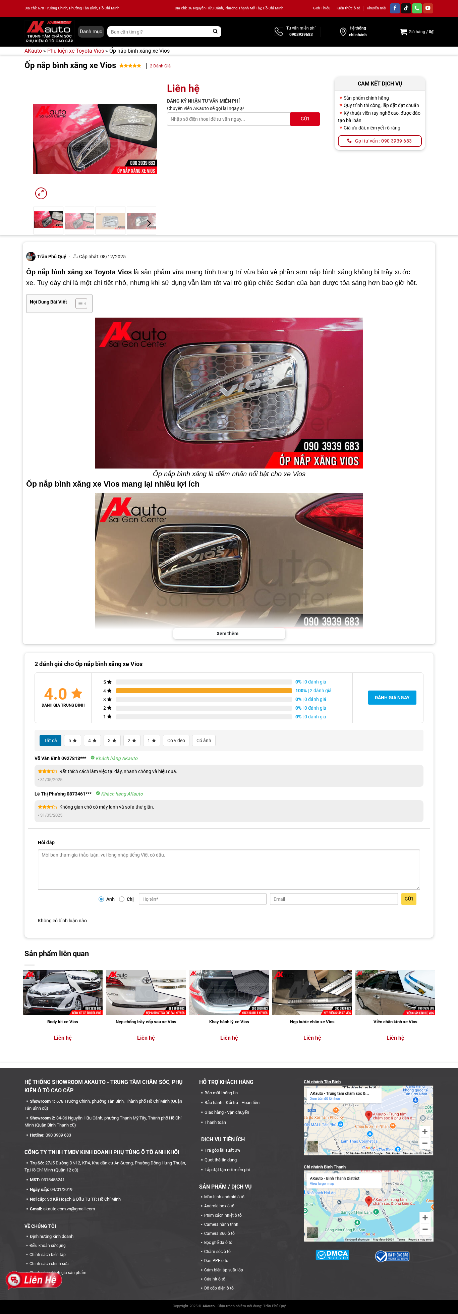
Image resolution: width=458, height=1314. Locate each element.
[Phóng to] (41, 193)
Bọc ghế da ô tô (218, 1242)
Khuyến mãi (376, 8)
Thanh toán (215, 1122)
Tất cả (50, 740)
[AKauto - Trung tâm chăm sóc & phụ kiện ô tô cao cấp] (49, 31)
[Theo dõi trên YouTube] (428, 8)
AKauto (33, 51)
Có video (176, 740)
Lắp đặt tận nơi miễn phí (227, 1169)
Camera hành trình (221, 1224)
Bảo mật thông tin (221, 1092)
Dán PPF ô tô (216, 1260)
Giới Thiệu (321, 8)
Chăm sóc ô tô (217, 1251)
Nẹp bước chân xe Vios (312, 1021)
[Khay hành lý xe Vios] (229, 992)
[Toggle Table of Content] (77, 303)
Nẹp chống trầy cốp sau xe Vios (146, 1021)
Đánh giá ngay (392, 697)
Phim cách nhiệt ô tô (223, 1215)
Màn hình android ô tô (224, 1197)
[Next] (146, 138)
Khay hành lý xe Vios (229, 1021)
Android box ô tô (219, 1206)
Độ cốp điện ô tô (219, 1288)
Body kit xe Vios (62, 1021)
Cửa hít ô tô (214, 1279)
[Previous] (44, 138)
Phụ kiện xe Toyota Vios (75, 51)
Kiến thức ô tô (348, 8)
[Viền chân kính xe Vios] (395, 992)
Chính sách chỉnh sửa (49, 1263)
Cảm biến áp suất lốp (223, 1270)
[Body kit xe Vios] (63, 992)
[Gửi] (215, 31)
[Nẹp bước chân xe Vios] (312, 992)
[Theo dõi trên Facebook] (395, 8)
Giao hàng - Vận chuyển (227, 1112)
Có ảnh (203, 740)
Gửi (409, 898)
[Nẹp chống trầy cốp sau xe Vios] (146, 992)
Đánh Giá (160, 65)
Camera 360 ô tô (219, 1233)
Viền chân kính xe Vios (395, 1021)
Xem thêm (227, 633)
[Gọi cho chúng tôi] (417, 8)
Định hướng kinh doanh (51, 1236)
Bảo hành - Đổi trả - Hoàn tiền (232, 1102)
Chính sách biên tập (48, 1254)
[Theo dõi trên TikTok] (406, 8)
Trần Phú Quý (274, 1306)
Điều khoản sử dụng (48, 1245)
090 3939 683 (58, 1135)
